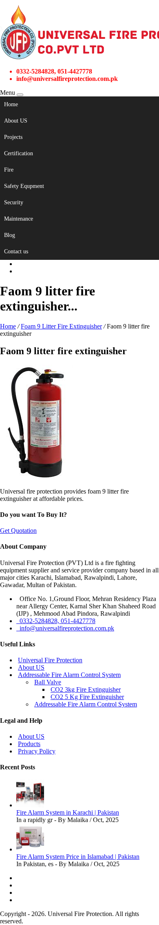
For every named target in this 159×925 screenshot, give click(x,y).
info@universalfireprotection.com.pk (65, 628)
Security (13, 202)
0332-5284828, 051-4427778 (55, 620)
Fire (8, 170)
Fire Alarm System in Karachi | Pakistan (67, 812)
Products (29, 743)
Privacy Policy (36, 751)
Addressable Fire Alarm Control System (69, 674)
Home (11, 104)
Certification (18, 153)
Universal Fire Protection (50, 660)
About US (15, 121)
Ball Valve (47, 682)
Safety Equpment (24, 186)
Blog (9, 235)
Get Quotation (18, 530)
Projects (13, 137)
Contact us (16, 251)
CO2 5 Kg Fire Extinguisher (87, 696)
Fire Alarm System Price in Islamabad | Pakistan (77, 856)
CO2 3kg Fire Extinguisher (86, 689)
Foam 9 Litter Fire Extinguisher (61, 326)
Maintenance (18, 219)
